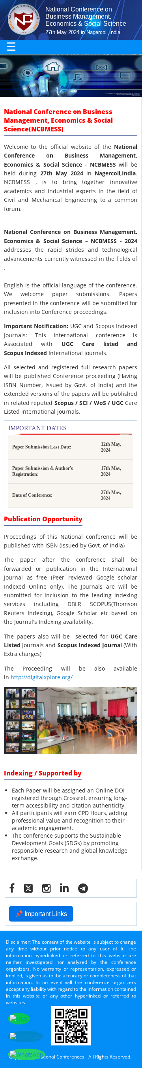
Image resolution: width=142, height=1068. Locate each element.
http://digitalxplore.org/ (42, 677)
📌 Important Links (41, 913)
